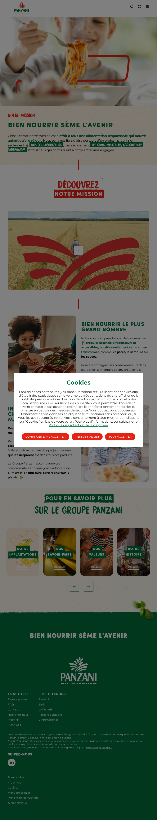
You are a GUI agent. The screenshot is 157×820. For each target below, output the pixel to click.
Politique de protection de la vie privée (78, 425)
